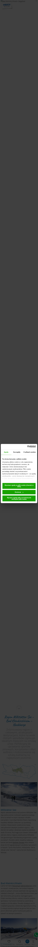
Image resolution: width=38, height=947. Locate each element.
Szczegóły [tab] (16, 452)
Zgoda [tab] (6, 452)
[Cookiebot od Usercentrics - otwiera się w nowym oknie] (27, 446)
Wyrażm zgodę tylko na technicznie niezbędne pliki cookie (19, 498)
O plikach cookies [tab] (29, 452)
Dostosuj (18, 492)
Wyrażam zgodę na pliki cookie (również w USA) (19, 485)
